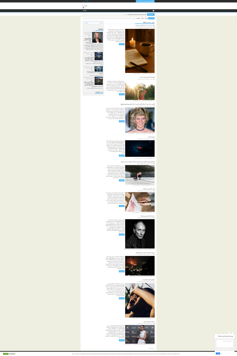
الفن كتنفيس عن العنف (149, 189)
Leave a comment (137, 73)
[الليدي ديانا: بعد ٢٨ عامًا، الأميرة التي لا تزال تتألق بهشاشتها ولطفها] (140, 108)
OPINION (100, 29)
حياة (153, 185)
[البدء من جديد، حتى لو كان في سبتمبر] (140, 29)
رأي (153, 73)
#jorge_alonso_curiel (142, 249)
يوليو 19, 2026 (90, 66)
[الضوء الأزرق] (140, 141)
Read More (121, 44)
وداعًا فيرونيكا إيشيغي (149, 321)
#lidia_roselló (146, 73)
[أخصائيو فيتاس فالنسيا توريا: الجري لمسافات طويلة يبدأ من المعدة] (140, 165)
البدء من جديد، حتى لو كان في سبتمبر (145, 25)
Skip (221, 353)
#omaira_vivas (146, 100)
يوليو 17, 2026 (90, 77)
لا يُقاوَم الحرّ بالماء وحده (148, 279)
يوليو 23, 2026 (88, 32)
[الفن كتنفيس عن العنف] (140, 192)
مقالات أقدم (151, 348)
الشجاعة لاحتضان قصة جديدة (147, 77)
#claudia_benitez (145, 212)
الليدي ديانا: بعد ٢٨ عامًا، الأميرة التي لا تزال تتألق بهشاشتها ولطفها (138, 104)
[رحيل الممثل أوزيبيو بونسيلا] (140, 219)
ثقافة (153, 133)
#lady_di (144, 133)
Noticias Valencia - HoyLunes (143, 27)
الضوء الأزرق (151, 137)
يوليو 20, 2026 (90, 52)
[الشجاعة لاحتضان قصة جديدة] (140, 81)
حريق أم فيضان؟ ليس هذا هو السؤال (145, 252)
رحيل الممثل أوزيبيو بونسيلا (148, 216)
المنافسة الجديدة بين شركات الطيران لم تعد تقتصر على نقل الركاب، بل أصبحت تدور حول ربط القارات (128, 14)
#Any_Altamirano (145, 318)
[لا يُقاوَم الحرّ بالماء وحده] (140, 283)
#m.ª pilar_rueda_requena (144, 276)
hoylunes (148, 73)
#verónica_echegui (143, 344)
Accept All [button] (6, 353)
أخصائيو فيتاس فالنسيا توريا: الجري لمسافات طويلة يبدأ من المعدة (138, 161)
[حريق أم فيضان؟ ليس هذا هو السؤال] (140, 256)
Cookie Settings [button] (12, 353)
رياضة (151, 185)
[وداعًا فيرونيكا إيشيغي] (140, 325)
